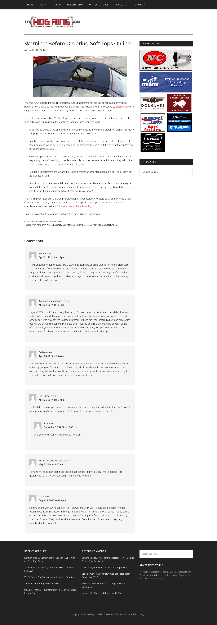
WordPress (133, 614)
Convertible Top (81, 225)
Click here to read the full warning (74, 206)
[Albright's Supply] (153, 131)
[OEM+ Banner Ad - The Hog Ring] (179, 131)
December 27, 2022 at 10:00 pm (60, 427)
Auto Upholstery (54, 225)
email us (152, 578)
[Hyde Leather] (153, 150)
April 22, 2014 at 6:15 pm (52, 257)
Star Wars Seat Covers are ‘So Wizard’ (107, 593)
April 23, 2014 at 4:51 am (51, 305)
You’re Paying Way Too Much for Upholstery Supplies (49, 577)
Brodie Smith (88, 574)
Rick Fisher (44, 396)
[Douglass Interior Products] (153, 111)
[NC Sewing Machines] (166, 69)
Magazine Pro (96, 614)
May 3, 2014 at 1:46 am (51, 464)
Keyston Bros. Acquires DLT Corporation (108, 567)
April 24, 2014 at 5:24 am (51, 356)
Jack (84, 567)
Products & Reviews (52, 221)
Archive (39, 221)
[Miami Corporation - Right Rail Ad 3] (166, 91)
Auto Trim (41, 225)
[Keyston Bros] (179, 111)
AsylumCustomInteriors (51, 301)
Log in (143, 614)
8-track (42, 253)
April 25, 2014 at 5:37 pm (52, 399)
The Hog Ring (52, 22)
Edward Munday (89, 558)
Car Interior (68, 225)
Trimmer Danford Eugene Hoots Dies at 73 (43, 583)
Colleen (43, 352)
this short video (153, 575)
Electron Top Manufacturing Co (104, 225)
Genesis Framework (116, 614)
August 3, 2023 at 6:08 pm (52, 500)
